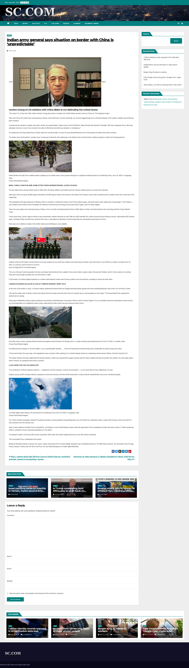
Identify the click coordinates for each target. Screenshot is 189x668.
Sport (25, 23)
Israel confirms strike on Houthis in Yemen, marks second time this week (27, 491)
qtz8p (1, 664)
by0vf (5, 664)
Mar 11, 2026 (14, 634)
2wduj (24, 664)
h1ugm (12, 664)
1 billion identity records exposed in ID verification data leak (27, 629)
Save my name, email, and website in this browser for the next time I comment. (36, 593)
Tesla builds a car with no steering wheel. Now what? (163, 85)
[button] (178, 23)
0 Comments (27, 634)
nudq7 (28, 664)
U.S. (45, 23)
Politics (36, 23)
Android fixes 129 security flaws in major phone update (71, 629)
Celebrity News (92, 23)
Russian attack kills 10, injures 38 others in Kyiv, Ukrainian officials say (116, 491)
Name (9, 556)
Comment (11, 515)
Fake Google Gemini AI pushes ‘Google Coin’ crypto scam (160, 629)
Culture (55, 23)
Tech (16, 23)
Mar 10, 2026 (59, 634)
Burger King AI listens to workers (155, 72)
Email (9, 569)
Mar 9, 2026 (149, 634)
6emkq (20, 664)
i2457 (8, 664)
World (66, 23)
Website (10, 581)
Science (77, 23)
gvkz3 (16, 664)
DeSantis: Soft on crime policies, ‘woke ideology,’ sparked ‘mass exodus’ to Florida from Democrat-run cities (163, 102)
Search (146, 34)
